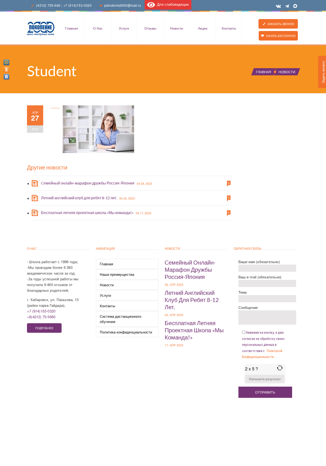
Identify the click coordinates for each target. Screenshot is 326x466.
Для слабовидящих (172, 4)
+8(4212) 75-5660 (41, 316)
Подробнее (44, 328)
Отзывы (150, 28)
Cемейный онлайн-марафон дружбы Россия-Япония (87, 183)
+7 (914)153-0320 (77, 5)
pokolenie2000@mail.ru (122, 5)
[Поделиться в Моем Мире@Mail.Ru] (6, 62)
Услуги (124, 28)
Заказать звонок (279, 24)
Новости (176, 28)
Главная (71, 28)
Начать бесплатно (279, 36)
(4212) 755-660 (48, 5)
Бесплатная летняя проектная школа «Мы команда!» (87, 212)
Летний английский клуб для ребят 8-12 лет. (79, 197)
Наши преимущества (117, 274)
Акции (202, 28)
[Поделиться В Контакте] (6, 77)
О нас (98, 28)
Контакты (229, 28)
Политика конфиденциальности (126, 331)
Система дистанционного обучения (120, 319)
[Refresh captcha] (280, 368)
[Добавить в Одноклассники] (6, 69)
